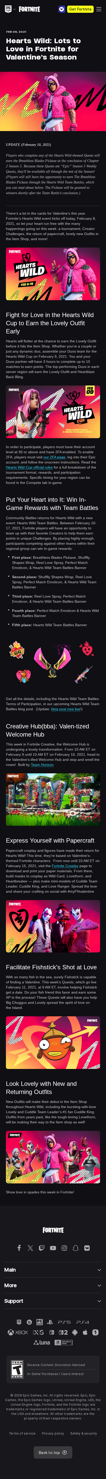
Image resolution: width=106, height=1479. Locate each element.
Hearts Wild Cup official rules (29, 467)
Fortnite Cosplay (65, 866)
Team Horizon (42, 765)
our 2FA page (54, 457)
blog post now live (65, 709)
